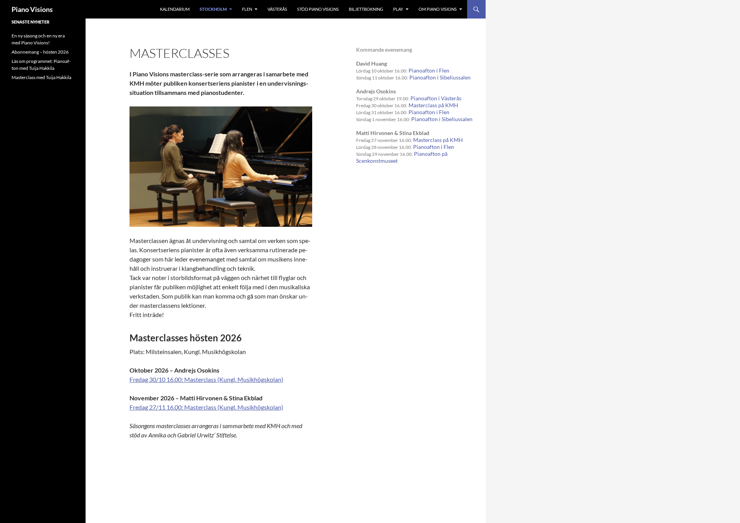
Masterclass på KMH (433, 105)
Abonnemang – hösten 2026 (40, 52)
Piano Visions (32, 9)
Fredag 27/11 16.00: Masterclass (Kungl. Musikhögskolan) (206, 407)
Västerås (277, 9)
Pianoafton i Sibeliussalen (440, 77)
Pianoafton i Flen (429, 70)
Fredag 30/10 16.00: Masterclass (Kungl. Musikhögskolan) (206, 379)
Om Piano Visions (438, 9)
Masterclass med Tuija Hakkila (41, 77)
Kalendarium (175, 9)
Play (398, 9)
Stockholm (213, 9)
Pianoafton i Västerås (435, 98)
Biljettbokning (366, 9)
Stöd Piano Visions (318, 9)
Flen (247, 9)
